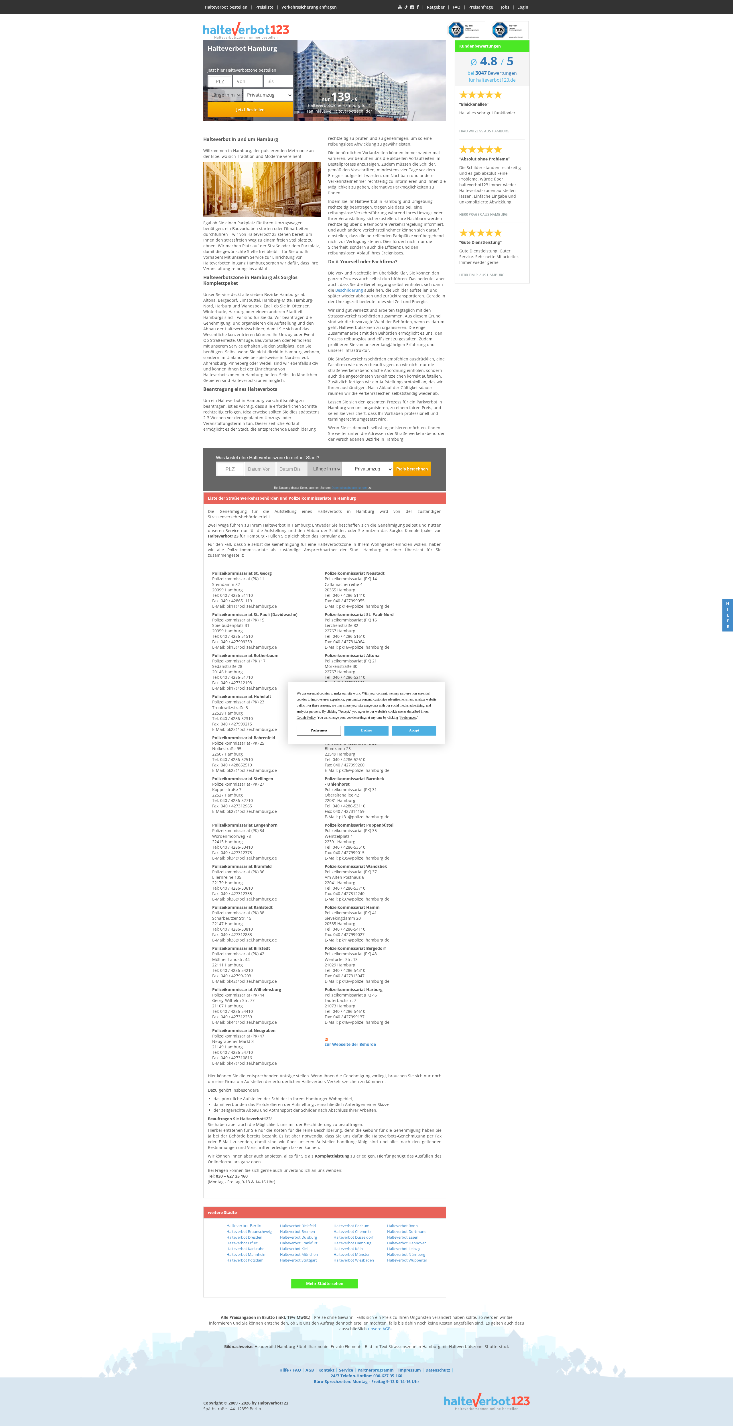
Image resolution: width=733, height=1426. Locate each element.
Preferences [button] (408, 717)
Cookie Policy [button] (306, 717)
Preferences (319, 730)
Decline (366, 730)
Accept (414, 730)
